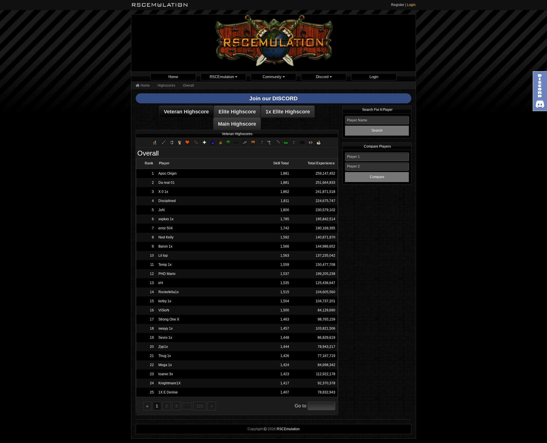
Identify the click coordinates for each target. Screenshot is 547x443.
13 (152, 283)
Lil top (163, 256)
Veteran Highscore (186, 112)
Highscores (166, 85)
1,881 (284, 173)
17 (152, 319)
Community (273, 77)
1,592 (284, 237)
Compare (377, 177)
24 (152, 383)
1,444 (284, 347)
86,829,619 (326, 338)
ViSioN (163, 310)
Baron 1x (165, 246)
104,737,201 (325, 301)
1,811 (285, 201)
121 (199, 406)
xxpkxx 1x (166, 219)
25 (152, 392)
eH (160, 283)
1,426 (284, 356)
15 (152, 301)
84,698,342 (326, 365)
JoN (161, 210)
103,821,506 (325, 328)
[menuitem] (173, 76)
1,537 (284, 274)
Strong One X (168, 319)
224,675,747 (325, 201)
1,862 (284, 192)
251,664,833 (325, 183)
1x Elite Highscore (288, 112)
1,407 (284, 392)
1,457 (284, 328)
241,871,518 (325, 192)
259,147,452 (325, 173)
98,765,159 (326, 319)
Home (173, 77)
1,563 (284, 256)
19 (152, 338)
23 (152, 374)
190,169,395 (325, 228)
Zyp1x (163, 347)
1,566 (284, 246)
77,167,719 (326, 356)
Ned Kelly (166, 237)
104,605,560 (325, 292)
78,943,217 (326, 347)
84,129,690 (326, 310)
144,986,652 (325, 246)
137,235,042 (325, 256)
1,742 (284, 228)
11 (152, 265)
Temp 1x (165, 265)
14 (152, 292)
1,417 (284, 383)
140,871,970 (325, 237)
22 (152, 365)
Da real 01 (166, 183)
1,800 (284, 210)
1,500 (284, 310)
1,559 (284, 265)
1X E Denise (168, 392)
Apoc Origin (167, 173)
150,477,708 (325, 265)
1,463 (284, 319)
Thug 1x (164, 356)
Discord (323, 77)
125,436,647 (325, 283)
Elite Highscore (237, 112)
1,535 (284, 283)
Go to (300, 406)
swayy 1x (165, 328)
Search (377, 130)
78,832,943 (326, 392)
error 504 (165, 228)
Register (397, 5)
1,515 (284, 292)
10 (152, 256)
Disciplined (167, 201)
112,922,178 (325, 374)
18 (152, 328)
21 (152, 356)
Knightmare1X (169, 383)
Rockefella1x (168, 292)
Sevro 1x (165, 338)
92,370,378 (326, 383)
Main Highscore (237, 124)
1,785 (284, 219)
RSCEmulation (222, 77)
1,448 (284, 338)
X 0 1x (163, 192)
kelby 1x (164, 301)
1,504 (284, 301)
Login (411, 5)
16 (152, 310)
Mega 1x (165, 365)
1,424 (284, 365)
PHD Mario (166, 274)
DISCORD (285, 98)
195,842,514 (325, 219)
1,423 (284, 374)
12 (152, 274)
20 (152, 347)
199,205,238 (325, 274)
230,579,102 (325, 210)
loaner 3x (165, 374)
